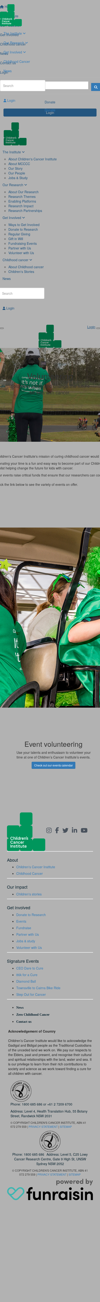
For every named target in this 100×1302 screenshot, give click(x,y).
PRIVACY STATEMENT (43, 1126)
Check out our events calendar (53, 765)
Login (10, 100)
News (7, 70)
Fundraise (23, 927)
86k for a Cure (26, 974)
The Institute (13, 33)
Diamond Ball (26, 981)
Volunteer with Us (29, 947)
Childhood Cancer (16, 61)
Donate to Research (31, 914)
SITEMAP (66, 1126)
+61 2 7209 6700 (59, 1104)
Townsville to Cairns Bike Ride (38, 987)
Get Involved (13, 52)
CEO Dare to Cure (29, 968)
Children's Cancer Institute (35, 866)
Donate (50, 110)
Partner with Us (27, 934)
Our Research (14, 42)
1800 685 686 (32, 1104)
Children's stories (29, 894)
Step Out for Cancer (31, 994)
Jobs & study (25, 941)
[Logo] (50, 15)
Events (21, 921)
